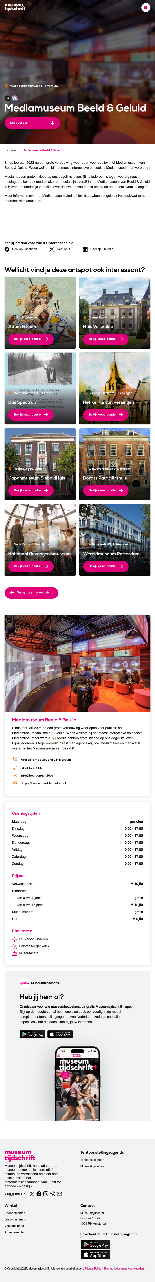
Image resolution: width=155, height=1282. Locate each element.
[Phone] (52, 1193)
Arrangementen (15, 1232)
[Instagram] (45, 1193)
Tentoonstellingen (92, 1159)
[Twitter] (32, 1193)
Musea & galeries (92, 1166)
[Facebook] (38, 1193)
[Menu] (145, 7)
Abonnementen (15, 1213)
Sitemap (108, 1268)
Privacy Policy (93, 1268)
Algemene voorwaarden (129, 1268)
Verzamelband (14, 1226)
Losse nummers (15, 1219)
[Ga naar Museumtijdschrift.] (5, 150)
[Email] (59, 1193)
